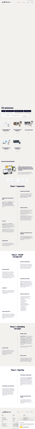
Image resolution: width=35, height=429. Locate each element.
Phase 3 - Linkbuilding (12, 181)
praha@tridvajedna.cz (5, 419)
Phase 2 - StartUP (23, 179)
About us (19, 2)
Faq (13, 420)
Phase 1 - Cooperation (13, 179)
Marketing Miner (6, 277)
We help (14, 428)
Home (13, 417)
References (23, 2)
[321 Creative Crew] (6, 2)
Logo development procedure (17, 424)
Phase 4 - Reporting (23, 181)
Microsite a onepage (24, 359)
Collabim (10, 277)
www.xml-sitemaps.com (10, 231)
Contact (32, 2)
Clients (28, 2)
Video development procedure (17, 425)
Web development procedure (16, 423)
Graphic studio (25, 417)
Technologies (25, 419)
